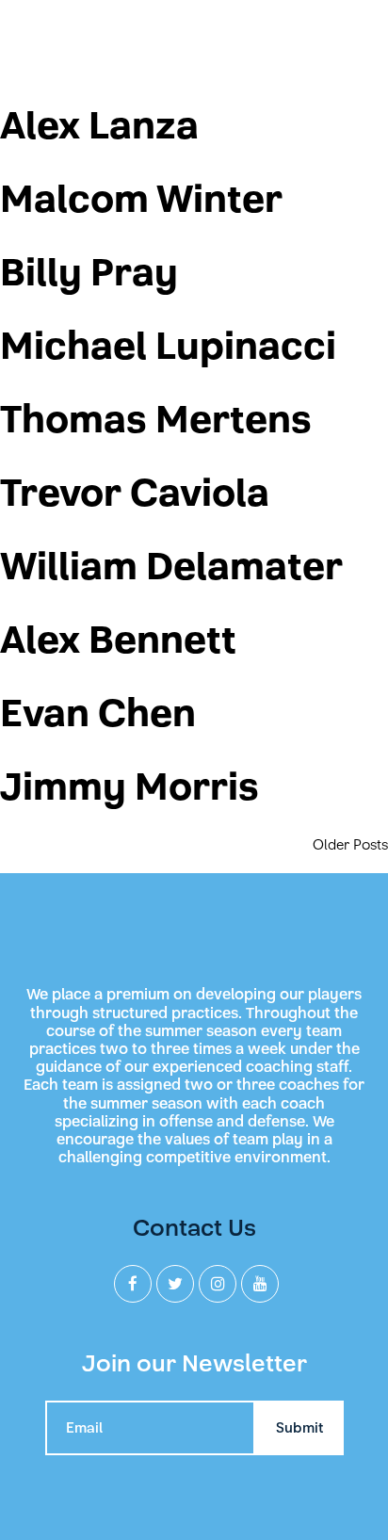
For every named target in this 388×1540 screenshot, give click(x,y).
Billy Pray (89, 273)
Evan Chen (98, 714)
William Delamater (171, 567)
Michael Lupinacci (168, 346)
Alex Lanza (99, 126)
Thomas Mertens (156, 420)
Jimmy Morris (129, 787)
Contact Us (194, 1227)
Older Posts (350, 844)
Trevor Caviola (134, 493)
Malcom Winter (141, 199)
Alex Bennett (118, 640)
